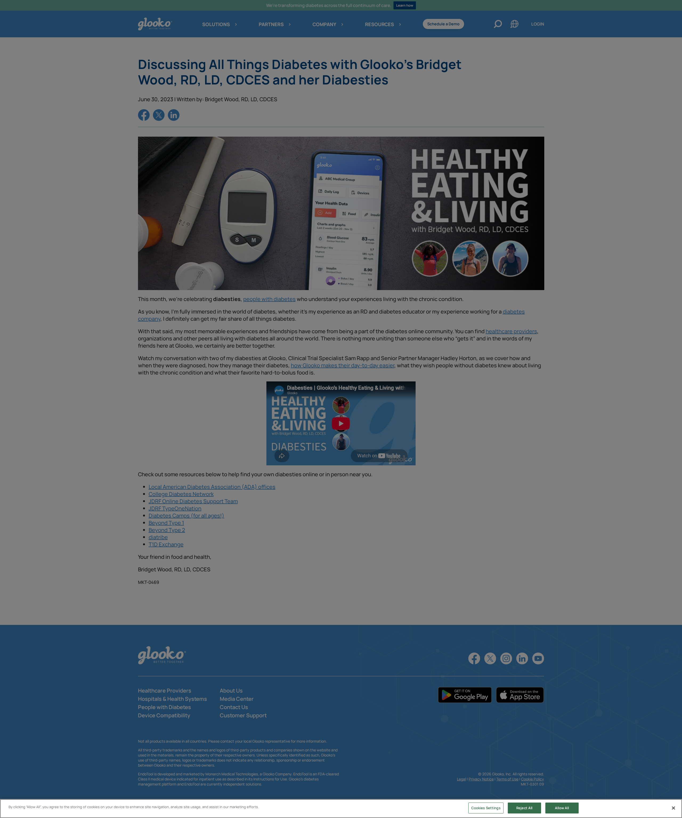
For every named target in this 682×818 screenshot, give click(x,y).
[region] (341, 808)
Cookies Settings (486, 807)
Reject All (524, 807)
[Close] (673, 808)
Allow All (562, 807)
